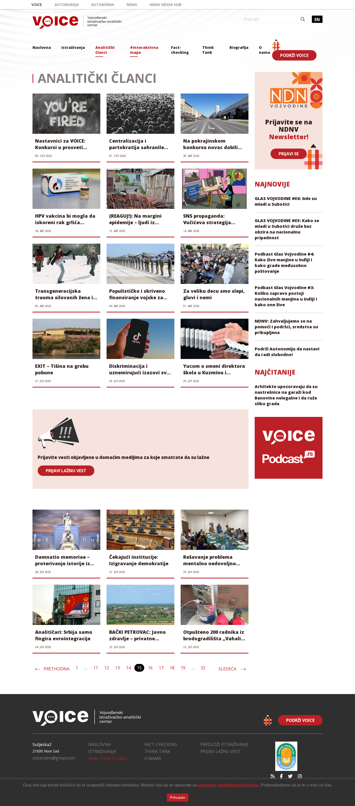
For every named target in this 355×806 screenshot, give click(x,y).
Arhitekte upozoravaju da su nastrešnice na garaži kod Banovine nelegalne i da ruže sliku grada (286, 395)
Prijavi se (289, 154)
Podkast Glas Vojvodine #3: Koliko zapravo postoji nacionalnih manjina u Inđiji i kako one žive (286, 296)
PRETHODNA (56, 669)
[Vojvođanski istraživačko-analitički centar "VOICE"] (76, 22)
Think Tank (208, 50)
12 (106, 668)
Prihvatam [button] (177, 798)
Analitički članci (105, 50)
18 (172, 668)
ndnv (132, 4)
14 (128, 668)
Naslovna (41, 47)
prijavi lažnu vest (66, 471)
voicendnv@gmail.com (53, 758)
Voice (36, 4)
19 (183, 668)
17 (161, 668)
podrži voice (294, 55)
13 (117, 668)
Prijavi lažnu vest (220, 751)
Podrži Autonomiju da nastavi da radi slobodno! (287, 351)
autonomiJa (67, 4)
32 (203, 668)
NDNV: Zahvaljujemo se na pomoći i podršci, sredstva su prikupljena (286, 326)
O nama (264, 50)
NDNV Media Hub (165, 4)
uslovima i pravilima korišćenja (228, 785)
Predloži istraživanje (224, 744)
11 (95, 668)
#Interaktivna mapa (144, 50)
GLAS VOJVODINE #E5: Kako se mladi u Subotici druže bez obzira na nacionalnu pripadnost (287, 229)
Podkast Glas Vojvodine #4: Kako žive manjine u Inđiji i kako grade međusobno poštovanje (284, 262)
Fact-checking (180, 50)
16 (150, 668)
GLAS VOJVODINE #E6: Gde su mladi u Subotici (286, 201)
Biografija (238, 47)
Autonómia (102, 4)
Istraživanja (73, 47)
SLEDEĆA (228, 669)
